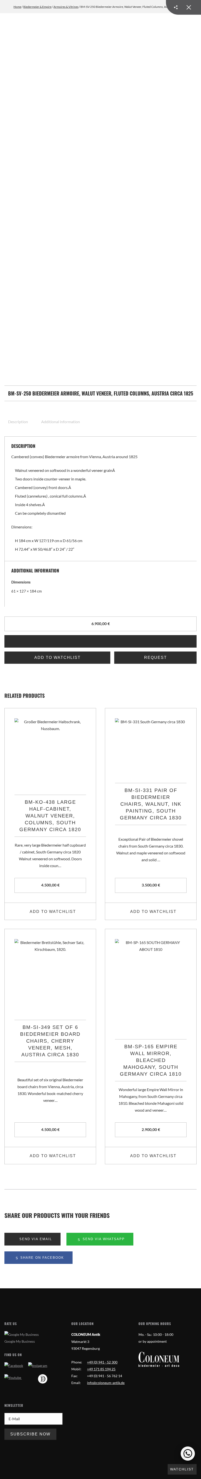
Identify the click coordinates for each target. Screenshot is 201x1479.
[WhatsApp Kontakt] (188, 1453)
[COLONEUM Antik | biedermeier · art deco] (158, 1359)
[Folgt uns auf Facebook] (13, 1365)
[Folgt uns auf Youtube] (13, 1377)
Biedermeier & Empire (37, 7)
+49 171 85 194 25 (101, 1369)
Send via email (35, 1239)
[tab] (20, 422)
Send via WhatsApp (103, 1239)
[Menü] (183, 7)
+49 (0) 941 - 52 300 (102, 1362)
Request (155, 657)
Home (17, 7)
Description (18, 421)
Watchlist (182, 1469)
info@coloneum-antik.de (106, 1383)
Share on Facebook (41, 1257)
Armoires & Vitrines (65, 7)
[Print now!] (100, 641)
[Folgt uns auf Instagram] (37, 1365)
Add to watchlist (57, 657)
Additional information (60, 421)
